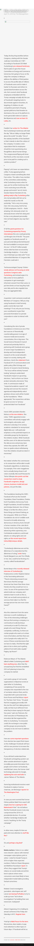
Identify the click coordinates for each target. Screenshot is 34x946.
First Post (17, 939)
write (20, 553)
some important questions (19, 738)
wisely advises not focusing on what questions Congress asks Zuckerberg (16, 272)
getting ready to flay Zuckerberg (15, 195)
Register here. (20, 914)
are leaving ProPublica (16, 894)
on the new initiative (16, 414)
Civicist (12, 939)
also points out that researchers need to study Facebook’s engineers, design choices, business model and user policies (16, 481)
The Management (22, 14)
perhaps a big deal (15, 843)
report (26, 697)
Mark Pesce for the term (19, 921)
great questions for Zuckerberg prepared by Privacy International (15, 231)
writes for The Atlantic (20, 128)
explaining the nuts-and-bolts (14, 774)
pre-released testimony (21, 66)
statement (22, 360)
